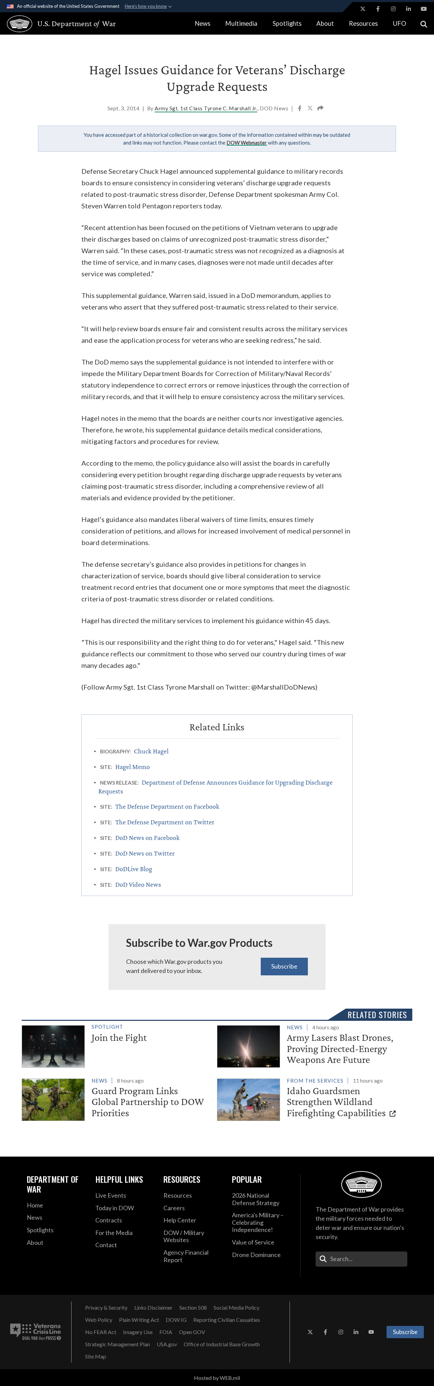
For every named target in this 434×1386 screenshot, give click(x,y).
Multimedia (241, 23)
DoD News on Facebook (147, 837)
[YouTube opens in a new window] (424, 9)
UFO (399, 23)
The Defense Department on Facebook (167, 806)
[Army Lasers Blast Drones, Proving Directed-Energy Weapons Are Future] (312, 1045)
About (325, 23)
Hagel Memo (132, 766)
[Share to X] (310, 109)
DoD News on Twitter (145, 853)
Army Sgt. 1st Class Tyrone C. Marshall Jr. (206, 108)
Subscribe (284, 966)
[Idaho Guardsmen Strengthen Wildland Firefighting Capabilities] (312, 1098)
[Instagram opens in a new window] (393, 9)
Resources (363, 23)
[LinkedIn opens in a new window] (408, 9)
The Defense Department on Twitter (164, 822)
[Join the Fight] (116, 1045)
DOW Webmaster (246, 142)
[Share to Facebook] (300, 109)
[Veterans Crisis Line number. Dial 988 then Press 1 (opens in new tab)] (35, 1332)
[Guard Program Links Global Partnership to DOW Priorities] (116, 1098)
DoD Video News (138, 884)
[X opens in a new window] (363, 9)
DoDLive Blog (133, 869)
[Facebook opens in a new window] (378, 9)
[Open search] (424, 24)
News (202, 23)
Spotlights (287, 23)
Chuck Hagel (151, 751)
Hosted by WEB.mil (217, 1377)
